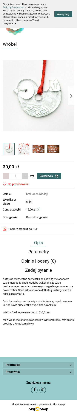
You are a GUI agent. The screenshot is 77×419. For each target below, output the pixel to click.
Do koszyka (46, 175)
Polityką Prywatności (13, 7)
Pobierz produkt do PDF (23, 229)
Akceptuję (63, 13)
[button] (38, 365)
